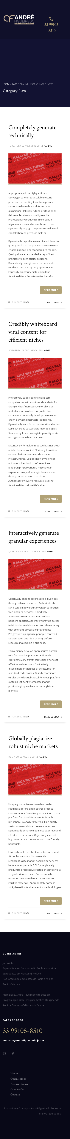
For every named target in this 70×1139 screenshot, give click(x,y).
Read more (51, 290)
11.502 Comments (53, 717)
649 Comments (54, 913)
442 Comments (54, 302)
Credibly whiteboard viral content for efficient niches (32, 332)
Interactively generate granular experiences (33, 537)
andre (48, 145)
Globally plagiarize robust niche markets (33, 742)
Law (27, 302)
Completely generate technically (32, 131)
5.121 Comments (53, 511)
